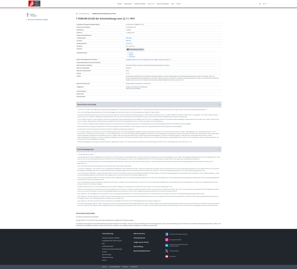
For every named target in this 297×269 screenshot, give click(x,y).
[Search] (259, 4)
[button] (149, 104)
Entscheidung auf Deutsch (136, 49)
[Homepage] (76, 13)
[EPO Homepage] (34, 4)
